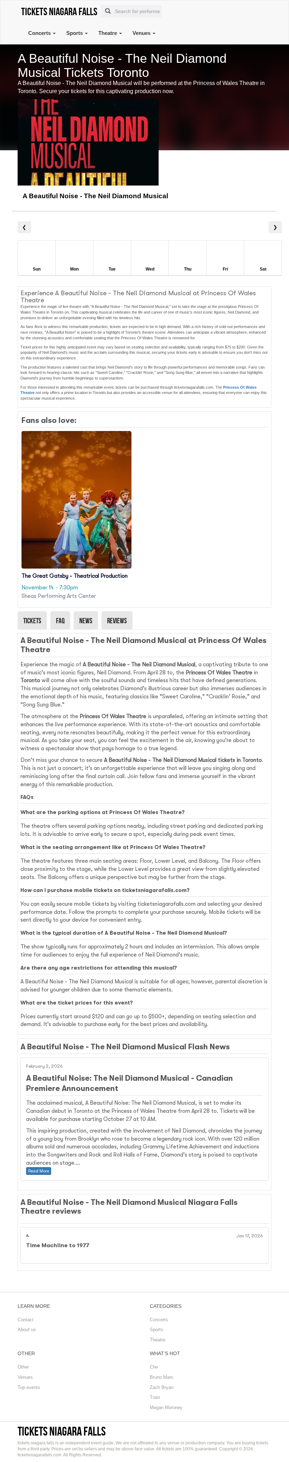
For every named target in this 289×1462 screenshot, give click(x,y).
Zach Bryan (161, 1387)
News (85, 620)
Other (23, 1367)
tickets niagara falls (62, 1431)
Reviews (117, 620)
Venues (142, 33)
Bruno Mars (161, 1377)
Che (154, 1367)
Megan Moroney (166, 1407)
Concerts (40, 33)
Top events (29, 1387)
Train (155, 1397)
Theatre (108, 33)
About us (27, 1329)
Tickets (32, 620)
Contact (25, 1319)
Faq (60, 620)
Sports (75, 33)
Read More (38, 1171)
